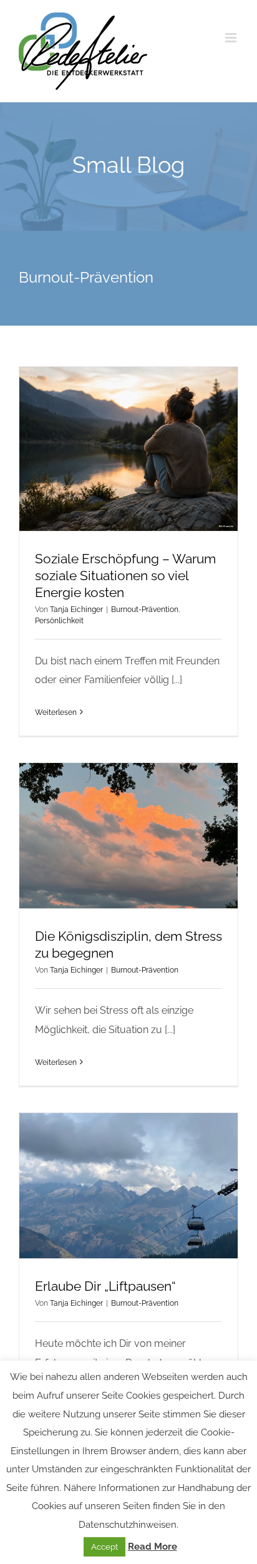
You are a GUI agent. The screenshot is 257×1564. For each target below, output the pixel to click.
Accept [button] (104, 1547)
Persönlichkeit (59, 620)
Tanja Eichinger (76, 609)
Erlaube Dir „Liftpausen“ (105, 1286)
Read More (152, 1546)
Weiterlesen (56, 712)
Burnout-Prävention (144, 609)
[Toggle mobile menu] (231, 37)
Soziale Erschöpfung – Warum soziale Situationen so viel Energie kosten (125, 575)
